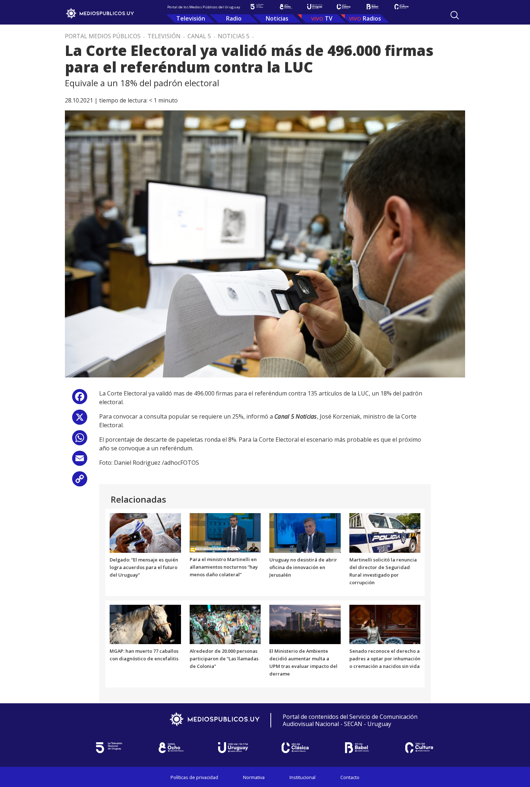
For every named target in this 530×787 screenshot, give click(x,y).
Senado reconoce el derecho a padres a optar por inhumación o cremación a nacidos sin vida (384, 658)
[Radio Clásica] (343, 6)
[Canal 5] (257, 6)
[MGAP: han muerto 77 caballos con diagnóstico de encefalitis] (145, 624)
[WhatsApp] (80, 440)
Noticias (277, 18)
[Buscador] (454, 15)
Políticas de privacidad (194, 777)
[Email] (80, 461)
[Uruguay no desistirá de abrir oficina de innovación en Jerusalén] (305, 532)
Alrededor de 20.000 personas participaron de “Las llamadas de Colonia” (224, 658)
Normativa (254, 777)
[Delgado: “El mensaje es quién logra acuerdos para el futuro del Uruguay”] (145, 532)
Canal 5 (199, 36)
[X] (80, 420)
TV (328, 18)
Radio (234, 18)
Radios (372, 18)
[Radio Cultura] (401, 6)
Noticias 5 (233, 36)
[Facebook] (80, 399)
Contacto (349, 777)
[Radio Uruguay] (314, 6)
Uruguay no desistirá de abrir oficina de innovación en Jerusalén (303, 567)
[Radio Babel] (372, 6)
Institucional (302, 777)
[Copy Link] (80, 481)
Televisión (190, 18)
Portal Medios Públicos (103, 36)
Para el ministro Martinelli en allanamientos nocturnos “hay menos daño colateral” (224, 567)
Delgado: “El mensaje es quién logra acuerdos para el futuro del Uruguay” (144, 567)
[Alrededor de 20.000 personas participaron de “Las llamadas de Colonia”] (225, 624)
